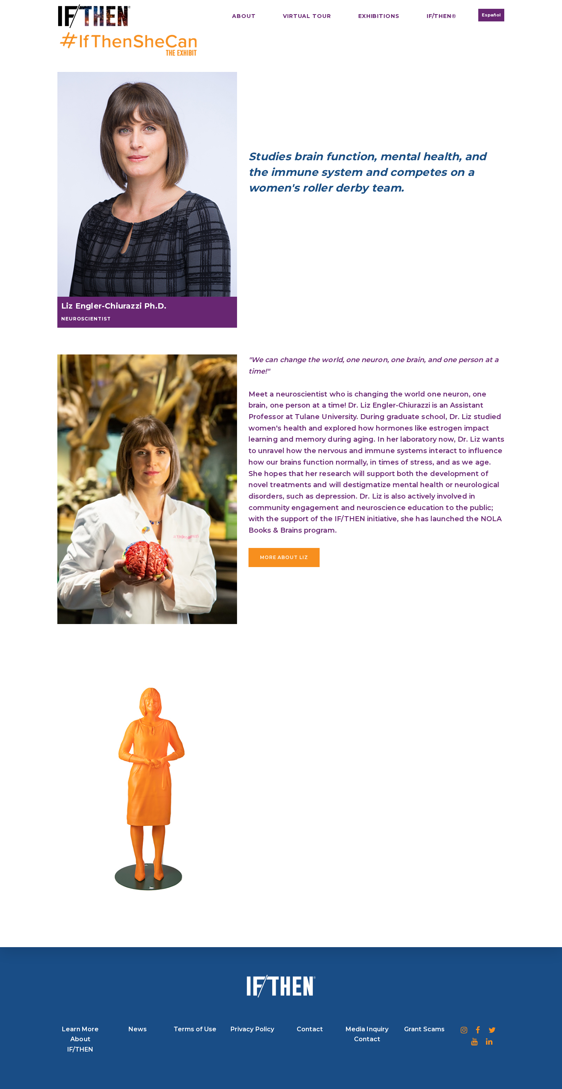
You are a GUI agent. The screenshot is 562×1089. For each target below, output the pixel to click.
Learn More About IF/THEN (80, 1039)
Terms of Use (195, 1029)
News (137, 1029)
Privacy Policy (252, 1029)
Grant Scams (424, 1029)
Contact (310, 1029)
